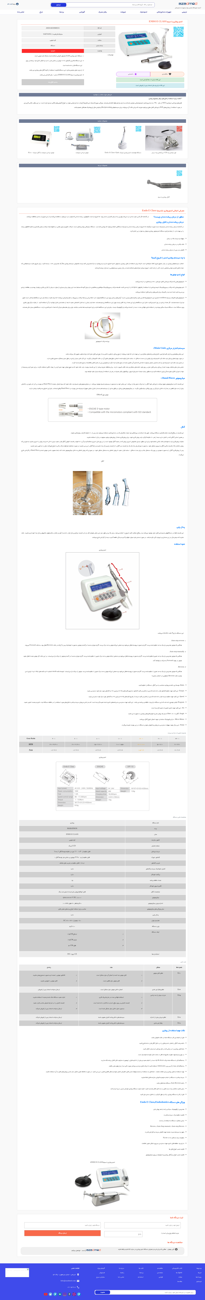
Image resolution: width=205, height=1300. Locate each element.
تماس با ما (20, 12)
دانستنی (132, 74)
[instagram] (65, 1294)
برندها (61, 12)
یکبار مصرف (102, 12)
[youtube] (46, 1294)
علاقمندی (166, 74)
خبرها (199, 1272)
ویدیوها (199, 1268)
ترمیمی (184, 12)
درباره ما (121, 1268)
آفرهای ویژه (101, 1268)
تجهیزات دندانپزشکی (164, 12)
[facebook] (70, 1294)
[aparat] (74, 1294)
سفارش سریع (100, 1277)
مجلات (180, 1277)
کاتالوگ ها (179, 1272)
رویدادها (198, 1277)
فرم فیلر (198, 1281)
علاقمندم (160, 1268)
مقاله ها (179, 1281)
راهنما (122, 1272)
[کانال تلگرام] (79, 1294)
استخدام (140, 1277)
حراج (41, 12)
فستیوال (102, 1272)
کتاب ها (141, 1268)
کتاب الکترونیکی (177, 1268)
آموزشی (82, 12)
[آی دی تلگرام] (55, 1294)
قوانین (161, 1277)
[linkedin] (60, 1294)
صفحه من (160, 1272)
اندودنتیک (143, 12)
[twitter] (51, 1294)
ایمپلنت (123, 12)
